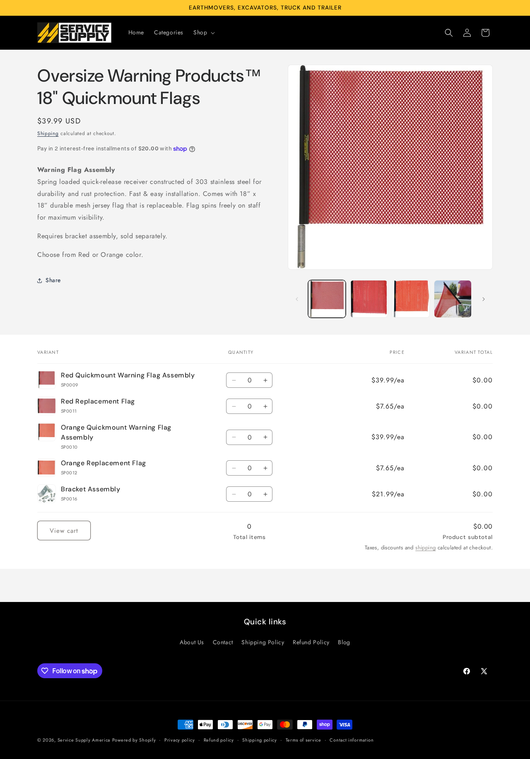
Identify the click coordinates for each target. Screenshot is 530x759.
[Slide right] (484, 299)
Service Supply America (84, 740)
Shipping (48, 133)
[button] (203, 32)
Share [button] (53, 280)
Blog (344, 642)
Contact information (351, 740)
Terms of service (303, 740)
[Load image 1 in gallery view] (327, 299)
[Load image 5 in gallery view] (453, 299)
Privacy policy (179, 740)
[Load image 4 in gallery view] (411, 299)
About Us (192, 642)
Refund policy (219, 740)
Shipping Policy (262, 642)
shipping (425, 547)
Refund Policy (311, 642)
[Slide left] (297, 299)
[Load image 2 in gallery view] (369, 299)
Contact (223, 642)
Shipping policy (259, 740)
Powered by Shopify (134, 740)
